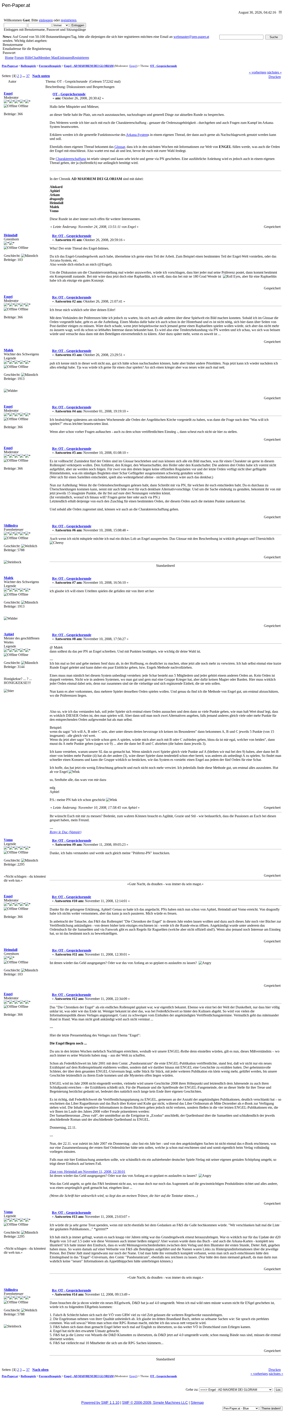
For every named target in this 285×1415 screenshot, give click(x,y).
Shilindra (11, 525)
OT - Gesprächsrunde (163, 66)
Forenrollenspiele (50, 66)
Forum (19, 57)
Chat (35, 57)
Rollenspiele (28, 66)
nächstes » (274, 72)
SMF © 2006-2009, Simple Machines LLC (155, 1403)
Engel (132, 66)
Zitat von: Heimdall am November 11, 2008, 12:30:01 (87, 1171)
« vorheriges (257, 72)
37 (28, 76)
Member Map (48, 57)
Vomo (8, 840)
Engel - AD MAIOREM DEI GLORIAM (89, 66)
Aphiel (9, 634)
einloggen (46, 20)
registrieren (68, 20)
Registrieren (80, 57)
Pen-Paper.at (10, 66)
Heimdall (10, 235)
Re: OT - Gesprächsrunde (71, 236)
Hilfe (28, 57)
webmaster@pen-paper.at (191, 37)
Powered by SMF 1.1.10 (100, 1403)
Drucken (275, 77)
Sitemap (197, 1403)
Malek (8, 350)
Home (9, 57)
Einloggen (65, 57)
